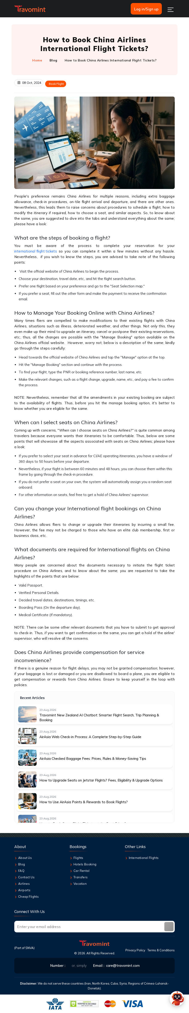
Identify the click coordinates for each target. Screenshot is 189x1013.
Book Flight (56, 83)
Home (37, 60)
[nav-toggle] (171, 10)
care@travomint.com (123, 965)
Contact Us (26, 877)
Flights (78, 858)
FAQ (21, 871)
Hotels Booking (85, 864)
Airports (24, 890)
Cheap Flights (28, 896)
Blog (53, 60)
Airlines (24, 883)
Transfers (81, 877)
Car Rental (81, 871)
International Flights (144, 858)
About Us (25, 858)
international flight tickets (35, 251)
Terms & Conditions (161, 950)
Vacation (80, 883)
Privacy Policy (135, 950)
